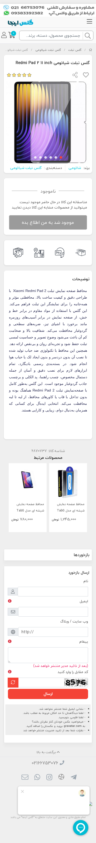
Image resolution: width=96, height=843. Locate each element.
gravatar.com (73, 726)
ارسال (48, 693)
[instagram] (49, 778)
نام (85, 581)
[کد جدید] (13, 683)
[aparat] (61, 777)
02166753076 (45, 763)
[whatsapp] (37, 778)
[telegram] (73, 778)
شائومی (75, 168)
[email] (25, 778)
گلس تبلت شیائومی (48, 49)
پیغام (83, 641)
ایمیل (84, 601)
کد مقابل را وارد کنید (73, 672)
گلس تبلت (74, 49)
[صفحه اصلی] (90, 49)
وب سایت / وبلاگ (74, 621)
